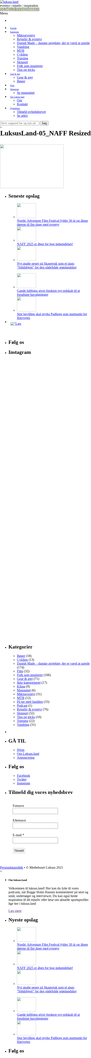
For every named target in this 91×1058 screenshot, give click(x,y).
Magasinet (14, 89)
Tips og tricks (26, 70)
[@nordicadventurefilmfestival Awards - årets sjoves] (49, 413)
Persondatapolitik (11, 867)
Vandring (23, 47)
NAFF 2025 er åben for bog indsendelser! (45, 244)
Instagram (23, 783)
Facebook (23, 775)
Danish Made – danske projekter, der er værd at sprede (53, 43)
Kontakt (22, 104)
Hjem (20, 750)
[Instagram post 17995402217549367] (49, 376)
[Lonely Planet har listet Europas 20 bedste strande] (49, 397)
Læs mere (15, 911)
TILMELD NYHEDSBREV (19, 9)
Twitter (21, 779)
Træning (22, 58)
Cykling (22, 54)
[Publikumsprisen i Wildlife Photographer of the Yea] (49, 501)
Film (12, 85)
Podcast (22, 705)
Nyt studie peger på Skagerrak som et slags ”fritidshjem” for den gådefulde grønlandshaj (46, 265)
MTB (20, 50)
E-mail (18, 835)
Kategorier (14, 32)
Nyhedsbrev (15, 108)
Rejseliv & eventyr (29, 39)
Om (19, 100)
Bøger (21, 81)
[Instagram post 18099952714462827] (49, 382)
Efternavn (19, 820)
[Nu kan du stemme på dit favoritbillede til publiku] (49, 430)
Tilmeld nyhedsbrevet (31, 112)
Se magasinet (25, 92)
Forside (13, 28)
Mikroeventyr (26, 35)
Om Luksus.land (17, 97)
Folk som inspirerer (30, 66)
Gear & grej (15, 74)
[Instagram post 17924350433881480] (49, 364)
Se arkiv (22, 115)
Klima (21, 686)
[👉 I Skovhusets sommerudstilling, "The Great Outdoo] (49, 597)
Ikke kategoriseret (29, 682)
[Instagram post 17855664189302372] (49, 370)
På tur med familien (30, 701)
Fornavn (18, 806)
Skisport (22, 62)
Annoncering (25, 757)
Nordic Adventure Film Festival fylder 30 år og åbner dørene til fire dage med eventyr (52, 222)
